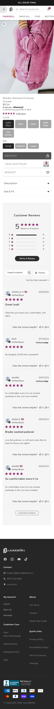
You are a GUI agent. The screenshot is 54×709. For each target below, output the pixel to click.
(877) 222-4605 (14, 578)
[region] (26, 235)
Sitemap (33, 663)
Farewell (9, 16)
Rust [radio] (20, 124)
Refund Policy (10, 644)
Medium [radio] (21, 146)
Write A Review (27, 258)
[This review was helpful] (40, 327)
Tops (37, 16)
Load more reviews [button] (27, 513)
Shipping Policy (11, 652)
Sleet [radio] (33, 124)
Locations (12, 584)
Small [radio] (8, 146)
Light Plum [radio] (8, 124)
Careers (33, 613)
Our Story (34, 605)
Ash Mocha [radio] (8, 133)
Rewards (7, 615)
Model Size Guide (38, 621)
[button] (48, 9)
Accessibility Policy (38, 647)
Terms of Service (37, 655)
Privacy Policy (36, 639)
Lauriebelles (29, 702)
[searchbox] (15, 272)
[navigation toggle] (5, 9)
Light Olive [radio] (45, 124)
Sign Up (7, 609)
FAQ (5, 660)
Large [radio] (33, 146)
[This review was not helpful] (46, 327)
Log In (6, 604)
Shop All (24, 16)
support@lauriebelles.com (20, 573)
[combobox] (29, 9)
